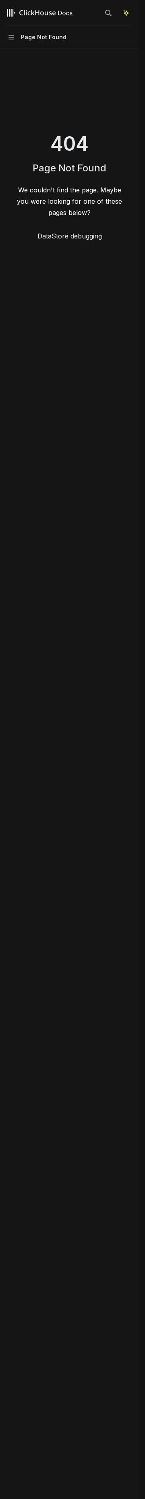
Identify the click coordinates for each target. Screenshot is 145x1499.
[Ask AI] (126, 12)
